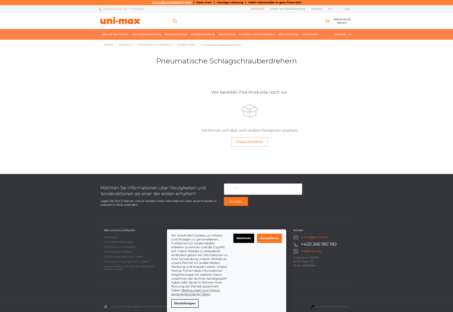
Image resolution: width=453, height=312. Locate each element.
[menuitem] (115, 34)
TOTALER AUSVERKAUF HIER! (171, 2)
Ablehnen (243, 238)
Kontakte (317, 9)
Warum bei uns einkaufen (120, 246)
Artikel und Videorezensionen (287, 9)
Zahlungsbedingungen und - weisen (126, 261)
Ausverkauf (257, 9)
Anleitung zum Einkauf (118, 251)
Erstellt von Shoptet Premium (332, 306)
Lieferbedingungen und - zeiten (123, 256)
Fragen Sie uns (311, 251)
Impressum (111, 237)
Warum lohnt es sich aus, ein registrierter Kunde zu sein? (129, 268)
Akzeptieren (269, 238)
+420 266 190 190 (112, 8)
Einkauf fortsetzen (249, 142)
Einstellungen (184, 303)
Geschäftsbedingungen (118, 241)
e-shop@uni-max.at (314, 237)
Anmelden (235, 201)
